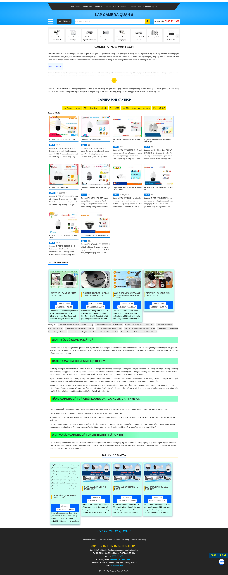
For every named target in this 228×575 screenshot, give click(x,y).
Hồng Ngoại (93, 108)
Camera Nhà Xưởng (138, 540)
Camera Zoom (135, 7)
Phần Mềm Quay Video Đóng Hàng (64, 497)
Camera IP (98, 7)
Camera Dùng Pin (150, 7)
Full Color (103, 108)
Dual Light (77, 108)
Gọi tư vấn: (166, 21)
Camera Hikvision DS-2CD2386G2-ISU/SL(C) (76, 325)
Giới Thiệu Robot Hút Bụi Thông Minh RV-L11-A (96, 294)
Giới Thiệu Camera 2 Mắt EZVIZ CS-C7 (63, 294)
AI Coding (146, 108)
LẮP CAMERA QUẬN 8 (114, 15)
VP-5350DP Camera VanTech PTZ (95, 236)
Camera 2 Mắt (110, 7)
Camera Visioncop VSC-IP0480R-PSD (139, 325)
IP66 (154, 108)
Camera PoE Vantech (114, 47)
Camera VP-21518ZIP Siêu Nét (62, 140)
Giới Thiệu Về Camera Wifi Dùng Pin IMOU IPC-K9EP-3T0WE (127, 294)
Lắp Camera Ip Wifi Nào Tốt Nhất (109, 328)
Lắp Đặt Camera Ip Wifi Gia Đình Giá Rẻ (139, 328)
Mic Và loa (67, 108)
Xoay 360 (125, 108)
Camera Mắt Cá (54, 113)
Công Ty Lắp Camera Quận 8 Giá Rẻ (114, 571)
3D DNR (162, 108)
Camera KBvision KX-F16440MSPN (109, 325)
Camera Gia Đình (105, 540)
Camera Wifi (87, 7)
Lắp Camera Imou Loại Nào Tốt (156, 488)
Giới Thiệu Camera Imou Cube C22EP (158, 294)
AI (111, 108)
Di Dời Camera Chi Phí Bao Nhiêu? (94, 488)
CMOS (116, 108)
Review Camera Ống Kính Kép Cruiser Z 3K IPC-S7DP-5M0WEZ (93, 332)
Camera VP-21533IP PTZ (91, 140)
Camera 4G (122, 7)
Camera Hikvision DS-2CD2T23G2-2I (80, 328)
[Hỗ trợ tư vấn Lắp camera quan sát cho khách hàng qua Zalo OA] (221, 562)
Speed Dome (136, 108)
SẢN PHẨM (63, 21)
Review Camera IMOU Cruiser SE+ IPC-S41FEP (139, 332)
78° (85, 108)
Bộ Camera (75, 7)
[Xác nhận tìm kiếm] (147, 21)
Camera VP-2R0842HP (58, 188)
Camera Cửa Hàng (121, 540)
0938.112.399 (218, 555)
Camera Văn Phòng (89, 540)
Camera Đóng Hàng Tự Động (126, 488)
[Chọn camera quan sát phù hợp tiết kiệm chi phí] (177, 36)
